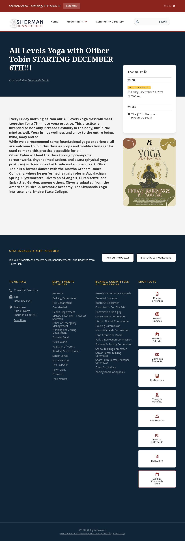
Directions (20, 320)
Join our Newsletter (118, 257)
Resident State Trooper (66, 351)
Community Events (38, 80)
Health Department (63, 312)
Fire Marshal (59, 307)
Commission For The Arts (110, 307)
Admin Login (119, 533)
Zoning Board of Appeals (110, 372)
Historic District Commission (112, 321)
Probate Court (60, 337)
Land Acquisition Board (108, 335)
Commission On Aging (108, 312)
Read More (72, 5)
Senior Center (60, 355)
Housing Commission (107, 325)
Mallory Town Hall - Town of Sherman (69, 317)
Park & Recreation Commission (113, 339)
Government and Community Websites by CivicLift (85, 533)
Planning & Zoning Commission (113, 344)
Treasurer (58, 374)
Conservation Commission (110, 316)
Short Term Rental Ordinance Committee (112, 361)
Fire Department (62, 302)
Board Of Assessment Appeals (113, 293)
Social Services (61, 360)
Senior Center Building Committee (108, 354)
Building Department (64, 298)
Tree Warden (60, 378)
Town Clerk (59, 369)
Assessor (57, 293)
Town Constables (105, 367)
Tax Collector (60, 365)
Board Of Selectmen (107, 302)
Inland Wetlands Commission (112, 330)
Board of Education (106, 298)
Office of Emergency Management (64, 324)
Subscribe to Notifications (156, 257)
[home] (26, 23)
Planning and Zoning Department (64, 331)
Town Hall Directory (26, 290)
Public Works (59, 341)
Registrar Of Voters (63, 346)
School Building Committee (111, 349)
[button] (77, 21)
